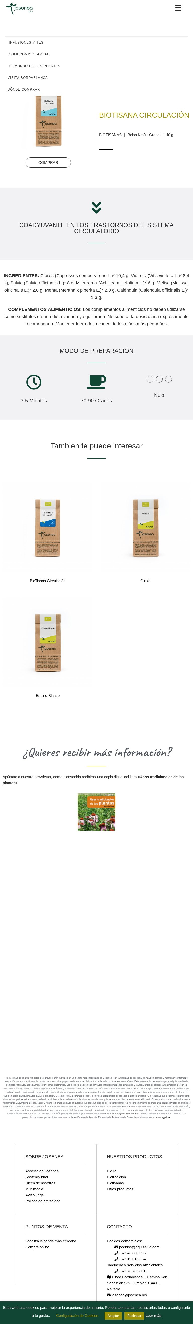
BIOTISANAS (110, 135)
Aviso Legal (34, 1195)
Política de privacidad (42, 1201)
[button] (182, 42)
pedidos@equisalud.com (139, 1247)
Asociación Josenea (42, 1171)
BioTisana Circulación (144, 115)
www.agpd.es (163, 1117)
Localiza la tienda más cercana (50, 1241)
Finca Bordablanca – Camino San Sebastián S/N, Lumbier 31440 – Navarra (137, 1283)
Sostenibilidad (36, 1177)
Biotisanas (115, 1183)
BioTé (111, 1171)
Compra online (37, 1247)
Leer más (153, 1315)
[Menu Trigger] (178, 8)
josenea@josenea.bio (123, 1113)
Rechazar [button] (134, 1316)
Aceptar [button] (113, 1316)
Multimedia (34, 1189)
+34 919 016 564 (132, 1259)
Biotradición (116, 1177)
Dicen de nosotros (40, 1183)
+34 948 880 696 (132, 1253)
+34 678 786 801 (132, 1271)
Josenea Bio (22, 9)
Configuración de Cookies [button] (77, 1315)
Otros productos (120, 1189)
